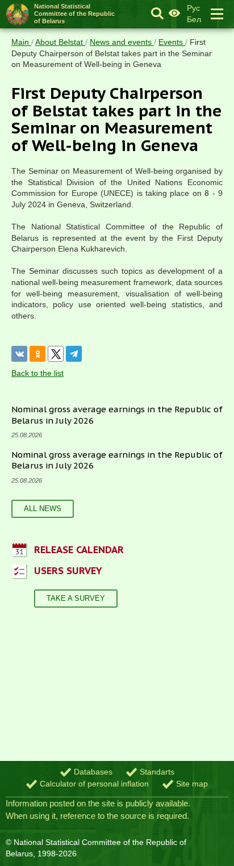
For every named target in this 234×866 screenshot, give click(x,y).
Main (21, 42)
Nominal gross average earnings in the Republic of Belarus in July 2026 (117, 460)
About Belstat (60, 42)
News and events (122, 42)
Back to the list (37, 373)
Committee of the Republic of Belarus (74, 13)
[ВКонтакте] (19, 354)
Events (171, 42)
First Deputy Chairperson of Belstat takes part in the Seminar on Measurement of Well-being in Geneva (111, 53)
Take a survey (76, 598)
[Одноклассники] (37, 354)
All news (42, 508)
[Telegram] (74, 354)
